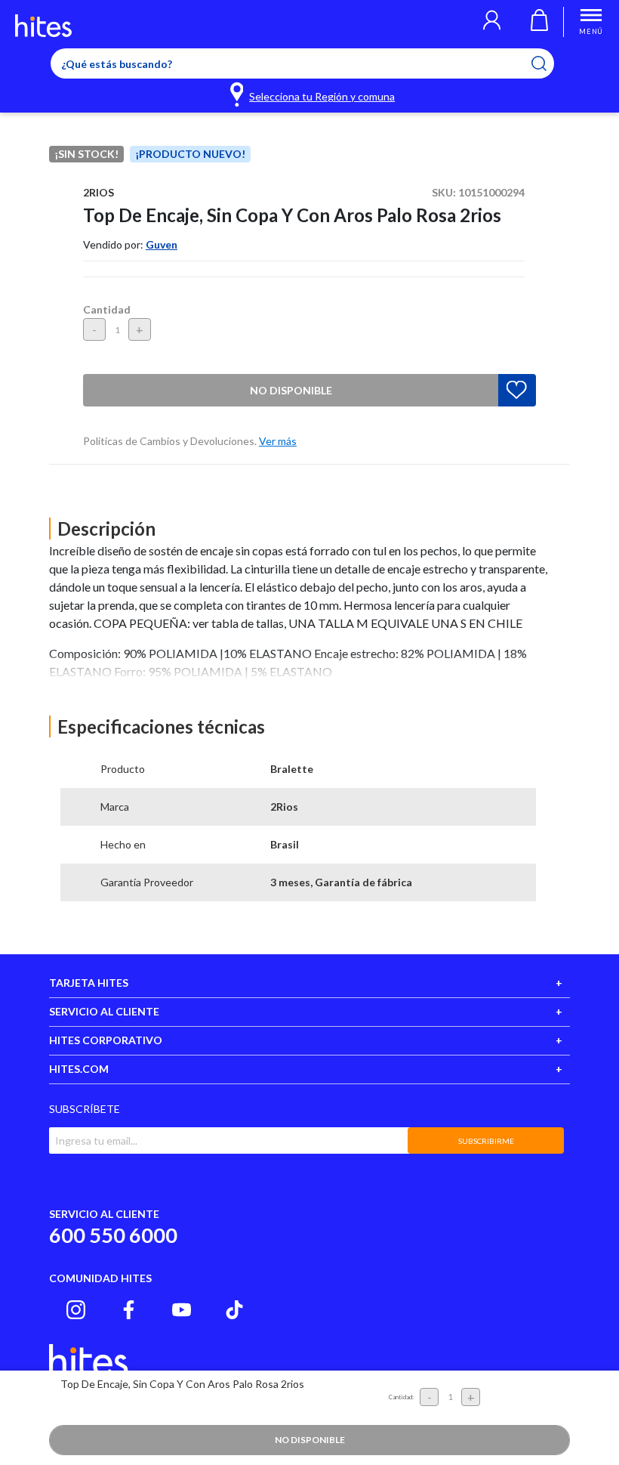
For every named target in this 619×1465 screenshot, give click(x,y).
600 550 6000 (113, 1234)
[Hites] (43, 25)
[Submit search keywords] (548, 63)
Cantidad (107, 309)
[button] (491, 22)
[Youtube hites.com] (181, 1309)
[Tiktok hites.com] (234, 1309)
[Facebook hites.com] (128, 1309)
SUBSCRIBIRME (486, 1140)
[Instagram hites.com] (75, 1309)
